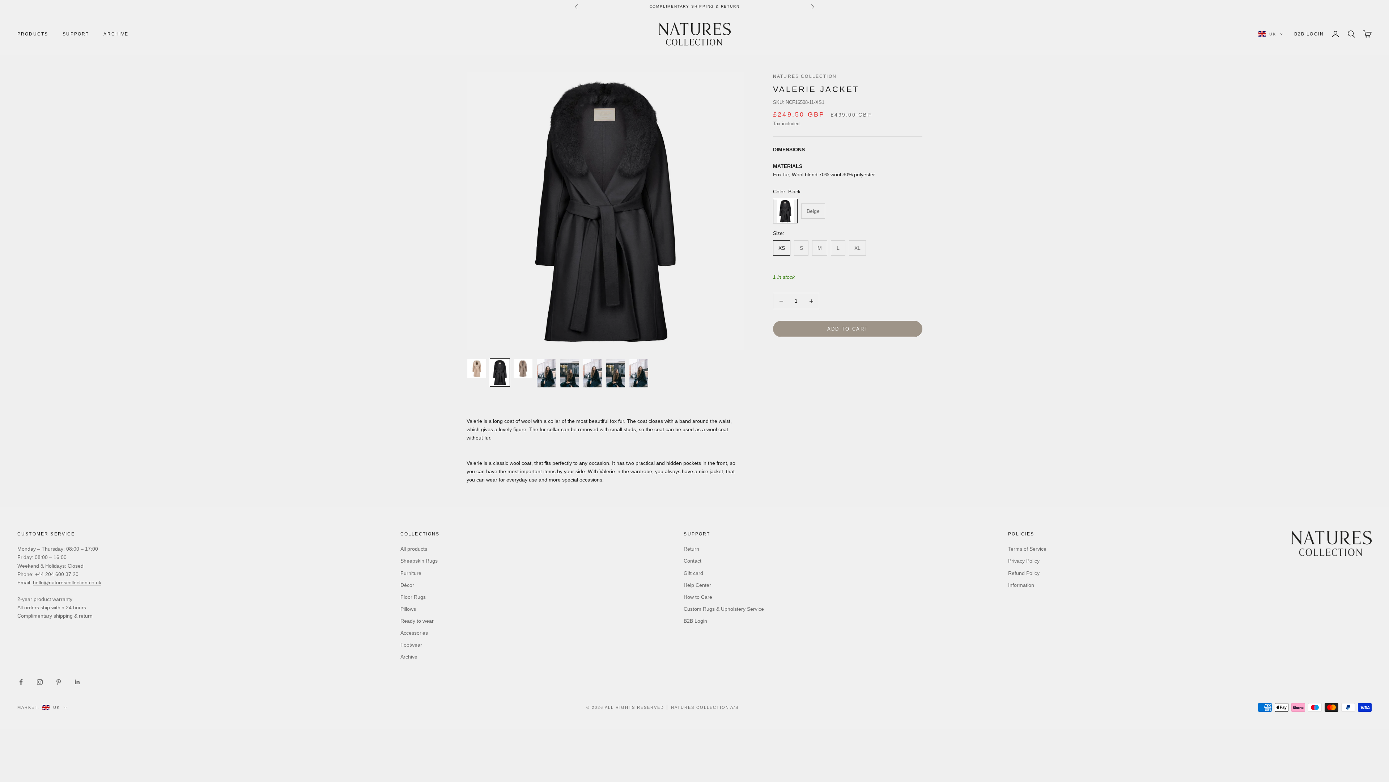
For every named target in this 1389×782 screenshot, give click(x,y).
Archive (115, 34)
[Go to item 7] (616, 373)
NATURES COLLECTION (805, 76)
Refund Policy (1024, 573)
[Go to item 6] (592, 373)
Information (1021, 585)
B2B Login (1309, 34)
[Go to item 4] (546, 373)
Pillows (408, 609)
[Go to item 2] (500, 372)
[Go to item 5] (569, 373)
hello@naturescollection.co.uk (67, 582)
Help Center (697, 585)
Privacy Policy (1024, 561)
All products (413, 549)
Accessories (414, 633)
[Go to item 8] (639, 373)
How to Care (698, 597)
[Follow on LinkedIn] (77, 682)
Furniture (410, 573)
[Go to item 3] (523, 368)
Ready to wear (417, 621)
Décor (407, 585)
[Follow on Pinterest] (58, 682)
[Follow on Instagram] (39, 682)
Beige (813, 211)
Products (32, 34)
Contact (692, 561)
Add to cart (847, 329)
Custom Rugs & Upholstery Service (724, 609)
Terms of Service (1027, 549)
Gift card (693, 573)
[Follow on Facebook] (21, 682)
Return (691, 549)
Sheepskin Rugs (419, 561)
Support (76, 34)
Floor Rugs (413, 597)
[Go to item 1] (477, 368)
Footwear (411, 645)
